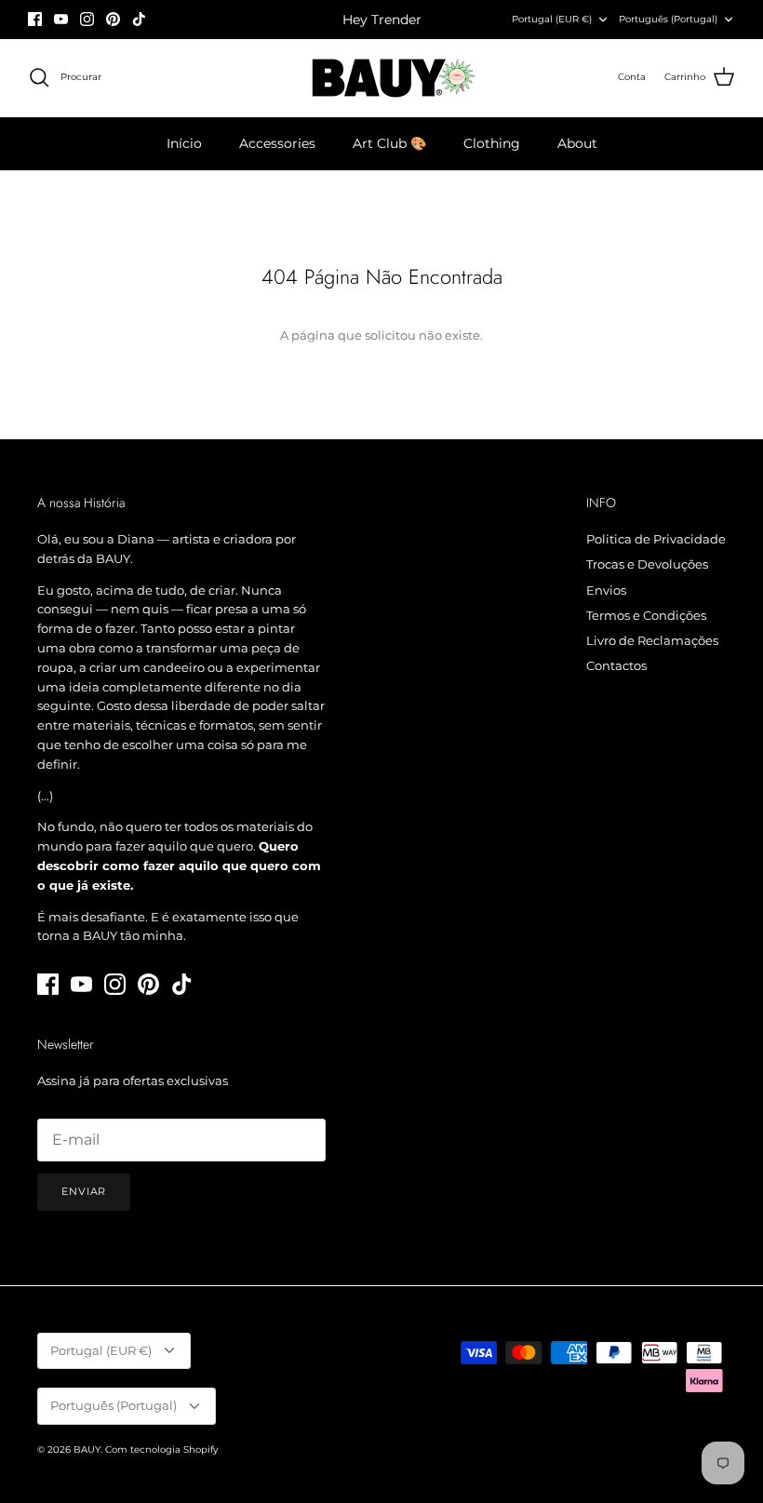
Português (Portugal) (668, 19)
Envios (606, 590)
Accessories (277, 143)
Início (184, 143)
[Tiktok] (139, 19)
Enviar (83, 1191)
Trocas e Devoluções (647, 564)
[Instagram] (87, 19)
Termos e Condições (646, 615)
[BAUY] (382, 78)
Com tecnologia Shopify (161, 1449)
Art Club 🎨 (389, 143)
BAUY (87, 1449)
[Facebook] (35, 19)
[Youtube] (61, 19)
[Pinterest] (113, 19)
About (577, 143)
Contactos (616, 665)
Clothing (491, 143)
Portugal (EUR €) (552, 19)
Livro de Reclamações (652, 640)
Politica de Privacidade (656, 538)
